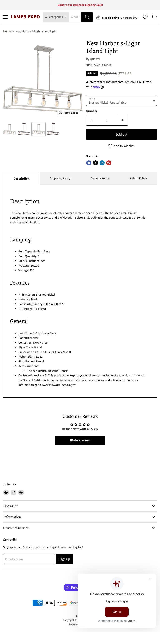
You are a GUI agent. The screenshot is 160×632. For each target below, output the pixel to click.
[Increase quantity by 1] (122, 120)
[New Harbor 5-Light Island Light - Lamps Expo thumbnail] (38, 129)
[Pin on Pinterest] (108, 162)
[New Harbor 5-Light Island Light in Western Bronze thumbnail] (24, 129)
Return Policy (138, 178)
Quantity (91, 111)
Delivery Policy (99, 178)
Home (7, 31)
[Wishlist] (145, 17)
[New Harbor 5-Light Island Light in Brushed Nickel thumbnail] (9, 129)
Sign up (65, 559)
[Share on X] (95, 162)
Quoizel (95, 59)
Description (21, 178)
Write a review (80, 440)
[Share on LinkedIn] (102, 162)
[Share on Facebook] (88, 162)
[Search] (87, 17)
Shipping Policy (60, 178)
